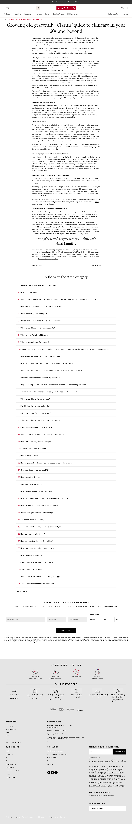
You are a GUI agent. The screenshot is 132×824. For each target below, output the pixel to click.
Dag (104, 619)
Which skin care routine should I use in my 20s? (40, 321)
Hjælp (8, 751)
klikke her (46, 642)
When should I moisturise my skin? (35, 399)
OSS (7, 757)
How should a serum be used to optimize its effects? (42, 307)
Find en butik (52, 757)
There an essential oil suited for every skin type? (41, 527)
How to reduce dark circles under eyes (37, 548)
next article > (96, 265)
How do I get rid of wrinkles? (32, 534)
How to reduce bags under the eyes (35, 442)
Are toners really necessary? (32, 520)
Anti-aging (9, 726)
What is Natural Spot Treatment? (34, 342)
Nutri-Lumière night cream (42, 161)
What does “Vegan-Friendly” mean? (35, 314)
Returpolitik (10, 767)
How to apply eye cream (31, 555)
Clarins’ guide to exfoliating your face (36, 562)
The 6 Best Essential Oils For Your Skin (37, 584)
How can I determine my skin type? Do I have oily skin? (44, 498)
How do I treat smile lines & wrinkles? (36, 541)
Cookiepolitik (10, 777)
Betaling (8, 774)
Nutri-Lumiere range (39, 68)
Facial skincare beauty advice (33, 449)
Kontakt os (9, 754)
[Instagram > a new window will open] (56, 773)
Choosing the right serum (31, 484)
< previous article (38, 265)
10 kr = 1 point (97, 695)
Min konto (9, 761)
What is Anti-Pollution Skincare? (34, 335)
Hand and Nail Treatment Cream (65, 225)
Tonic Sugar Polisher (66, 144)
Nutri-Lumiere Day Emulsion (72, 91)
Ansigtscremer (11, 729)
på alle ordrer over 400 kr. (35, 696)
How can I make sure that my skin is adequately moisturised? (46, 363)
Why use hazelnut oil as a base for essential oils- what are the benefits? (51, 371)
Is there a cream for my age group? (35, 413)
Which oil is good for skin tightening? (36, 513)
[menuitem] (118, 8)
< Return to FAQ (21, 591)
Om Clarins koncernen (55, 751)
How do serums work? (29, 292)
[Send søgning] (38, 8)
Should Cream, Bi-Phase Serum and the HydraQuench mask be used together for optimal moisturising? (64, 349)
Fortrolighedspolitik (29, 817)
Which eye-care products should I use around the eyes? (44, 434)
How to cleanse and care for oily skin (36, 491)
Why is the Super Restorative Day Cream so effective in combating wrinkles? (53, 385)
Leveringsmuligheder (13, 770)
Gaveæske (50, 742)
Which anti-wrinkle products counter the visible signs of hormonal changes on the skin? (58, 299)
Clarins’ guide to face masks (32, 569)
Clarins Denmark (97, 808)
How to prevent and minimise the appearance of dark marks (46, 463)
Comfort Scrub (88, 134)
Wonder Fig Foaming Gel (56, 189)
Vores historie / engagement (57, 754)
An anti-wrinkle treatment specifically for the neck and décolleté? (48, 392)
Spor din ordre (11, 764)
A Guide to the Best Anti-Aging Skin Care (38, 285)
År (117, 619)
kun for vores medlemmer (14, 696)
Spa (48, 761)
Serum (8, 732)
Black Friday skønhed (13, 742)
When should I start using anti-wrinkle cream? (40, 420)
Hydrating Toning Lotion (55, 734)
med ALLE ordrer (55, 696)
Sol (7, 739)
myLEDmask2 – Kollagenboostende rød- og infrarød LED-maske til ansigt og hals (65, 737)
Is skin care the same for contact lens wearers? (40, 356)
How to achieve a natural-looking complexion (40, 506)
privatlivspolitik (119, 786)
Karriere (50, 764)
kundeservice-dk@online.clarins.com (118, 697)
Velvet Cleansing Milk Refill (56, 730)
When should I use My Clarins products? (37, 328)
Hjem (5, 19)
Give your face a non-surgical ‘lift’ (35, 470)
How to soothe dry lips (30, 477)
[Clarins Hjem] (66, 7)
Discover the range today (48, 259)
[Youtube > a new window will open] (52, 773)
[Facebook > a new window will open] (49, 773)
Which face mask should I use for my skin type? (40, 577)
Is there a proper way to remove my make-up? (40, 378)
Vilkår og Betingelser (13, 817)
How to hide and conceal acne (33, 456)
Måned (92, 619)
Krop (7, 735)
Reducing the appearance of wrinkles (36, 427)
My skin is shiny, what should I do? (35, 406)
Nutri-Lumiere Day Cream (66, 76)
